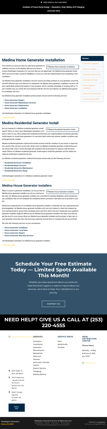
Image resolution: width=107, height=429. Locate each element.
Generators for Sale (90, 80)
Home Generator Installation (89, 86)
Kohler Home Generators (92, 94)
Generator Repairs (89, 69)
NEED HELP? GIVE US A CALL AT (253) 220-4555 (53, 322)
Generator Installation (91, 64)
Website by (97, 422)
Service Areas (65, 336)
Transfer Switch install (91, 99)
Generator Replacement (92, 75)
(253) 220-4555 (9, 118)
